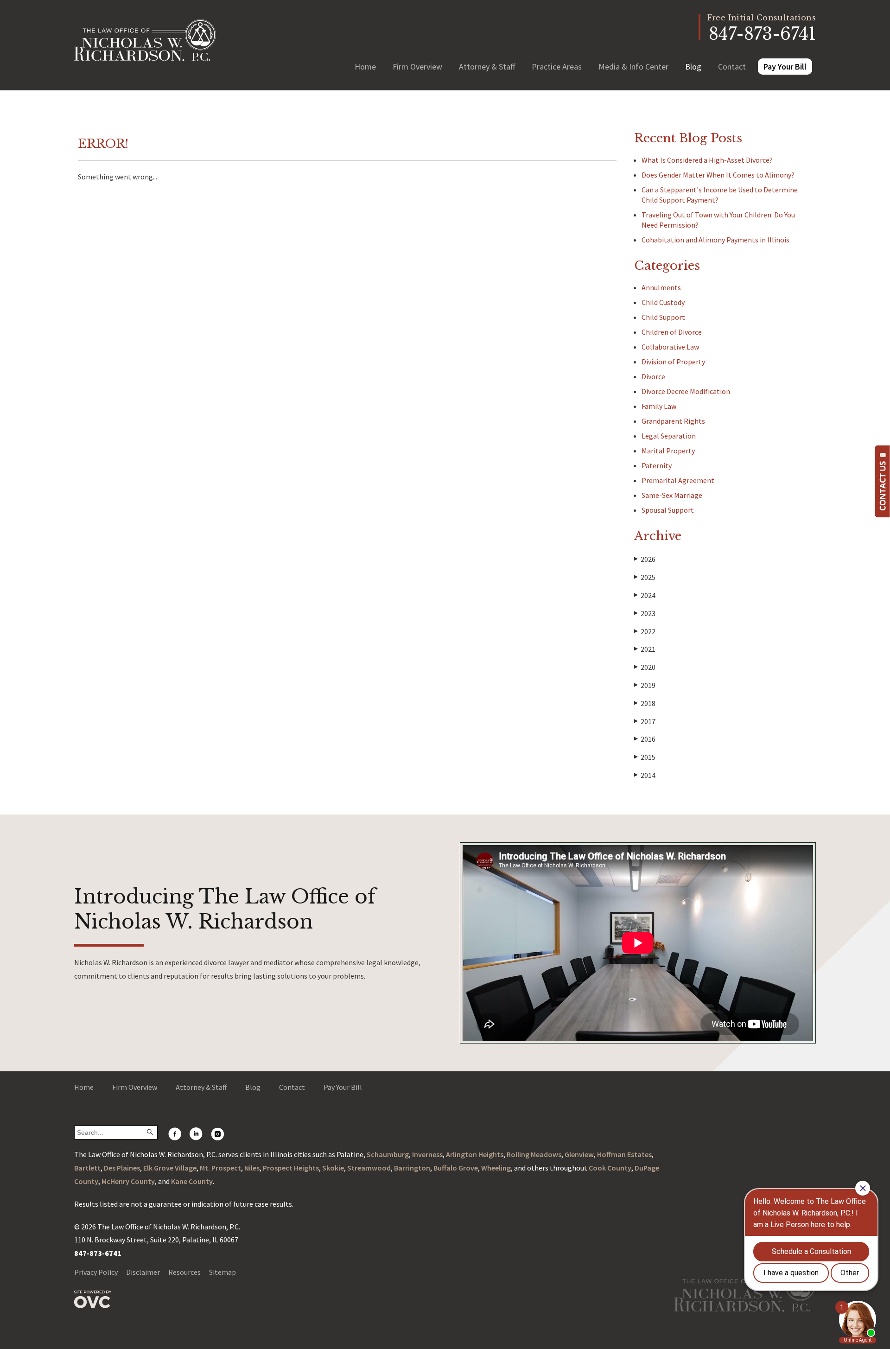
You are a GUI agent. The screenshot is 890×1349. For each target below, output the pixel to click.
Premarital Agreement (678, 480)
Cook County (610, 1167)
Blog (693, 66)
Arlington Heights (474, 1154)
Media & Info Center (633, 66)
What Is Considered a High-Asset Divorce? (708, 160)
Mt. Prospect (220, 1167)
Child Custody (663, 302)
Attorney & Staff (487, 66)
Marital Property (668, 450)
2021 (644, 649)
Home (365, 66)
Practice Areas (557, 66)
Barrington (412, 1167)
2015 (644, 757)
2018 (644, 703)
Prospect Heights (291, 1167)
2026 (644, 559)
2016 (644, 739)
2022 (644, 631)
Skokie (333, 1167)
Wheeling (496, 1167)
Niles (252, 1167)
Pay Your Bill (785, 66)
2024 (644, 595)
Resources (184, 1272)
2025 (644, 577)
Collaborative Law (670, 346)
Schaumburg (388, 1154)
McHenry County (128, 1181)
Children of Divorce (672, 332)
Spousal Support (668, 510)
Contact (732, 66)
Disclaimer (143, 1272)
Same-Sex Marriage (672, 495)
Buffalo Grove (455, 1167)
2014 (644, 775)
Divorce (653, 376)
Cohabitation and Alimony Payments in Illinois (715, 239)
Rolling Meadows (534, 1154)
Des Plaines (122, 1167)
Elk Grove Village (170, 1167)
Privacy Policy (96, 1272)
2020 (644, 667)
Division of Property (673, 361)
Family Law (659, 406)
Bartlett (87, 1167)
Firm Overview (417, 66)
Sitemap (222, 1272)
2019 (644, 685)
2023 (644, 613)
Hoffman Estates (624, 1154)
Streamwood (369, 1167)
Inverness (427, 1154)
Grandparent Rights (673, 421)
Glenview (579, 1154)
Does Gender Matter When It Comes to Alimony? (718, 174)
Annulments (661, 287)
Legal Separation (669, 435)
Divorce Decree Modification (686, 391)
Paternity (657, 465)
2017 (644, 721)
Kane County (192, 1181)
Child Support (663, 317)
